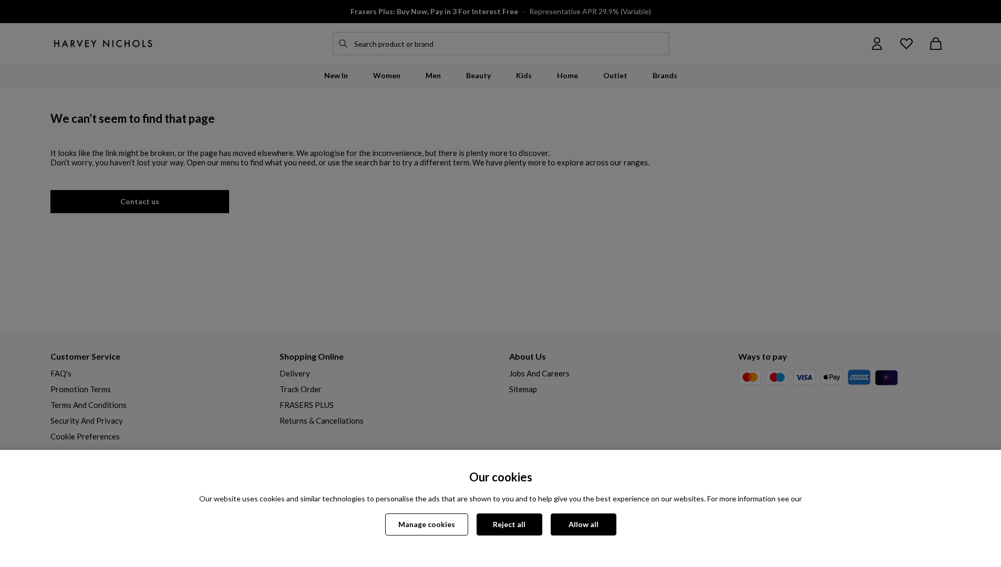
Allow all (583, 524)
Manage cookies (426, 524)
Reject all (509, 524)
